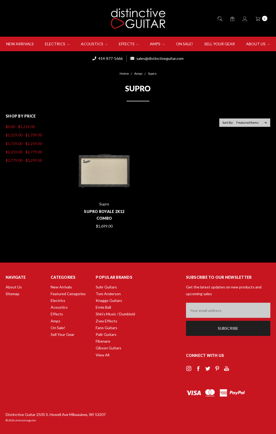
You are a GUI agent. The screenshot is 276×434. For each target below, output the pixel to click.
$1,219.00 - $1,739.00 (24, 135)
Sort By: (227, 122)
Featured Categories (68, 293)
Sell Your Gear (219, 44)
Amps (155, 44)
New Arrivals (20, 44)
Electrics (55, 44)
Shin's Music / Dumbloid (115, 314)
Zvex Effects (106, 321)
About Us (256, 44)
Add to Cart (104, 186)
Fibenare (103, 341)
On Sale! (184, 44)
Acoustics (92, 44)
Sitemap (12, 293)
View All (102, 355)
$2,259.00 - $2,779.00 (24, 152)
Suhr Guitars (106, 287)
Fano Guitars (106, 327)
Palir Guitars (106, 334)
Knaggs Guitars (109, 300)
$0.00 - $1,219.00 (20, 126)
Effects (127, 44)
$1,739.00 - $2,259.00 (24, 143)
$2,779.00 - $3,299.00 (24, 160)
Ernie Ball (103, 307)
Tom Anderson (108, 293)
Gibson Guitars (108, 348)
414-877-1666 (110, 58)
